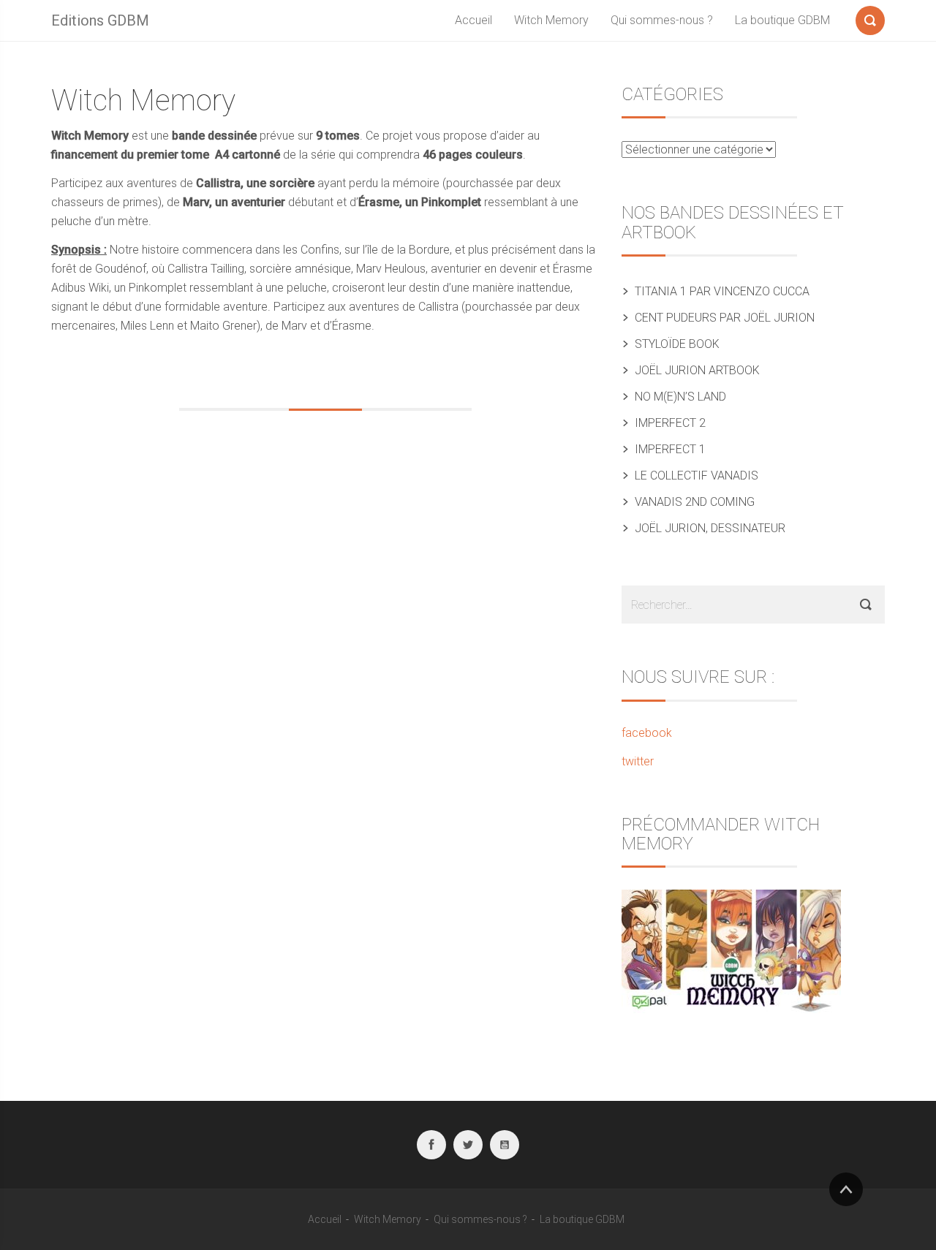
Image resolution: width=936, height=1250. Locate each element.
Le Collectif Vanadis (696, 475)
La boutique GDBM (782, 20)
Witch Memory (551, 20)
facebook (647, 733)
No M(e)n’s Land (680, 397)
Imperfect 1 (670, 449)
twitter (638, 761)
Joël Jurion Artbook (697, 370)
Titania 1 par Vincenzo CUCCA (722, 291)
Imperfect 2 (670, 423)
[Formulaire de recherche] (870, 17)
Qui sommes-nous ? (662, 20)
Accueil (473, 20)
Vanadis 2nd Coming (695, 502)
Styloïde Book (677, 344)
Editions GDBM (100, 20)
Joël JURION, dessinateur (710, 528)
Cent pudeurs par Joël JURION (725, 318)
